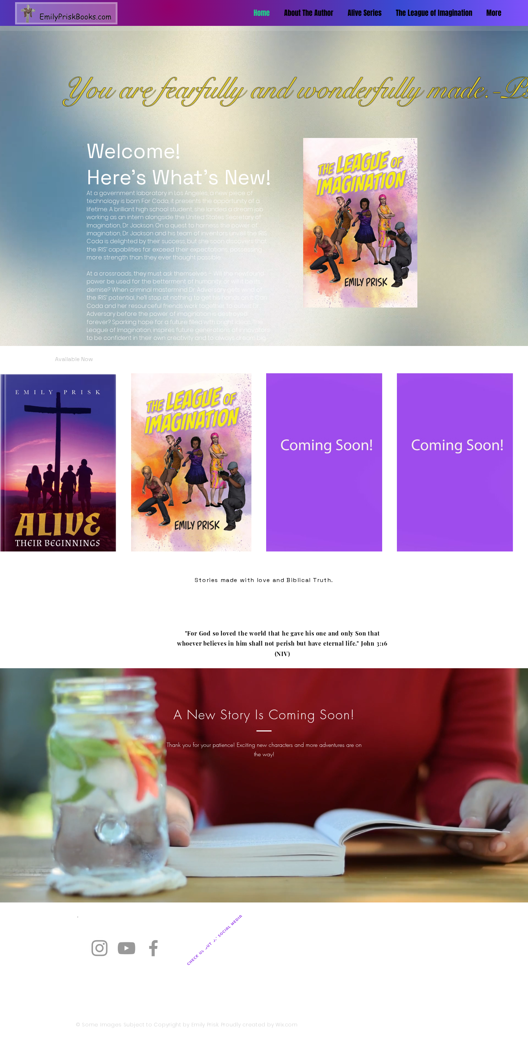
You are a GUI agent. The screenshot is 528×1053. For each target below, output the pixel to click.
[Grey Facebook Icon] (153, 948)
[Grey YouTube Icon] (126, 948)
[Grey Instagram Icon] (99, 948)
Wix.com (286, 1024)
